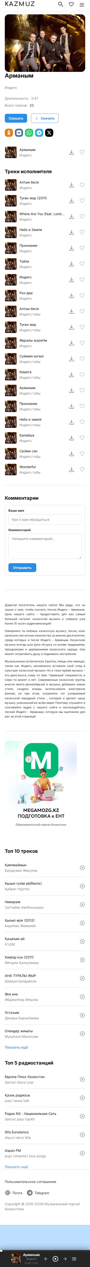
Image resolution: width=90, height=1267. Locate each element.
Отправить (22, 568)
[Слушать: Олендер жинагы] (82, 1034)
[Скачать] (71, 152)
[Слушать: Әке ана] (82, 997)
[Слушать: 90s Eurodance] (82, 1135)
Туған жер (27, 324)
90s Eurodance (17, 1132)
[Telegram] (39, 133)
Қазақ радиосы (17, 1095)
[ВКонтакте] (19, 133)
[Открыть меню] (81, 4)
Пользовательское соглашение (30, 1182)
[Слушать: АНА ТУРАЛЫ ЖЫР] (82, 978)
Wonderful (27, 467)
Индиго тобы (29, 314)
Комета (25, 372)
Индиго (11, 88)
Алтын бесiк (29, 182)
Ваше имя (16, 510)
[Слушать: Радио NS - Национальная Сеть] (82, 1116)
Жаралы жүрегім (33, 340)
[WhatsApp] (29, 133)
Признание (28, 245)
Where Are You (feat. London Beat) (42, 214)
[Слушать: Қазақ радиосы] (82, 1098)
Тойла (24, 261)
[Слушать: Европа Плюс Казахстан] (82, 1079)
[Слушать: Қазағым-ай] (82, 941)
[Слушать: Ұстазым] (82, 1015)
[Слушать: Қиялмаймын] (82, 868)
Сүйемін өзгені (31, 356)
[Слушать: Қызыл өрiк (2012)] (82, 923)
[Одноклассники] (9, 133)
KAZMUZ (20, 4)
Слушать (16, 118)
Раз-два (26, 293)
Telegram (42, 1193)
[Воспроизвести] (10, 152)
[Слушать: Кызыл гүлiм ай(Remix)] (82, 886)
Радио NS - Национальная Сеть (30, 1114)
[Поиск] (60, 4)
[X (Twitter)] (49, 133)
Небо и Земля (30, 230)
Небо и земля (30, 419)
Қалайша (26, 435)
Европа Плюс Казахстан (25, 1077)
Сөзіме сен (28, 451)
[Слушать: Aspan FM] (82, 1153)
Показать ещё (16, 1047)
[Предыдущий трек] (46, 1259)
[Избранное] (71, 4)
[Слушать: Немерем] (82, 904)
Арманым (27, 150)
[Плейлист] (74, 1259)
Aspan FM (13, 1150)
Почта (17, 1193)
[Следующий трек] (65, 1259)
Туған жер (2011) (33, 198)
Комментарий (19, 530)
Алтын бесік (29, 309)
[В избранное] (82, 152)
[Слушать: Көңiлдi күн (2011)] (82, 960)
